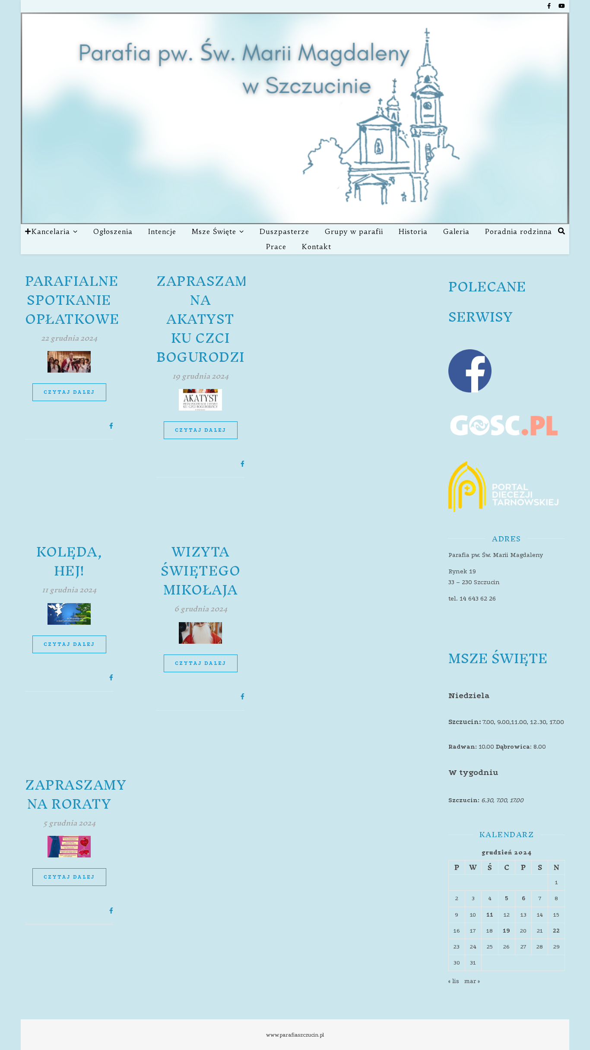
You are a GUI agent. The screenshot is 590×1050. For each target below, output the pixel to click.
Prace (276, 246)
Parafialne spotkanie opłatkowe (72, 300)
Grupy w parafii (354, 231)
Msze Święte (214, 231)
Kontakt (316, 246)
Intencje (162, 231)
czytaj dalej (69, 392)
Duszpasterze (284, 231)
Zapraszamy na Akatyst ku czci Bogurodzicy (210, 319)
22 (556, 930)
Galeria (456, 231)
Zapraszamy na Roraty (75, 794)
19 (506, 930)
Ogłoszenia (113, 231)
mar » (472, 981)
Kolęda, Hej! (69, 561)
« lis (453, 981)
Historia (413, 231)
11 (489, 914)
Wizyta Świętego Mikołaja (200, 571)
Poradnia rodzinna (518, 231)
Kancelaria (51, 231)
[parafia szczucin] (295, 118)
